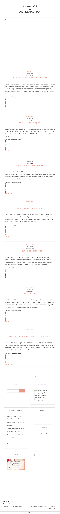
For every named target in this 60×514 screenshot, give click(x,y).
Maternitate (43, 427)
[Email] (30, 101)
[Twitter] (30, 103)
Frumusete (30, 116)
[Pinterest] (30, 104)
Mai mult (7, 108)
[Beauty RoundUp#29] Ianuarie (30, 208)
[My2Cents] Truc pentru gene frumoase (30, 78)
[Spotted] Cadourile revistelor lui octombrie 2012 (30, 336)
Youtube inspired (30, 294)
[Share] (30, 106)
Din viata (30, 71)
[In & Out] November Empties (30, 251)
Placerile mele (30, 244)
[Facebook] (30, 98)
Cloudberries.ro (51, 508)
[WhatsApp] (30, 99)
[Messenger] (30, 100)
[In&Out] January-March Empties (30, 165)
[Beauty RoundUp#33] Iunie (30, 123)
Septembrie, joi (8, 506)
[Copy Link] (30, 105)
